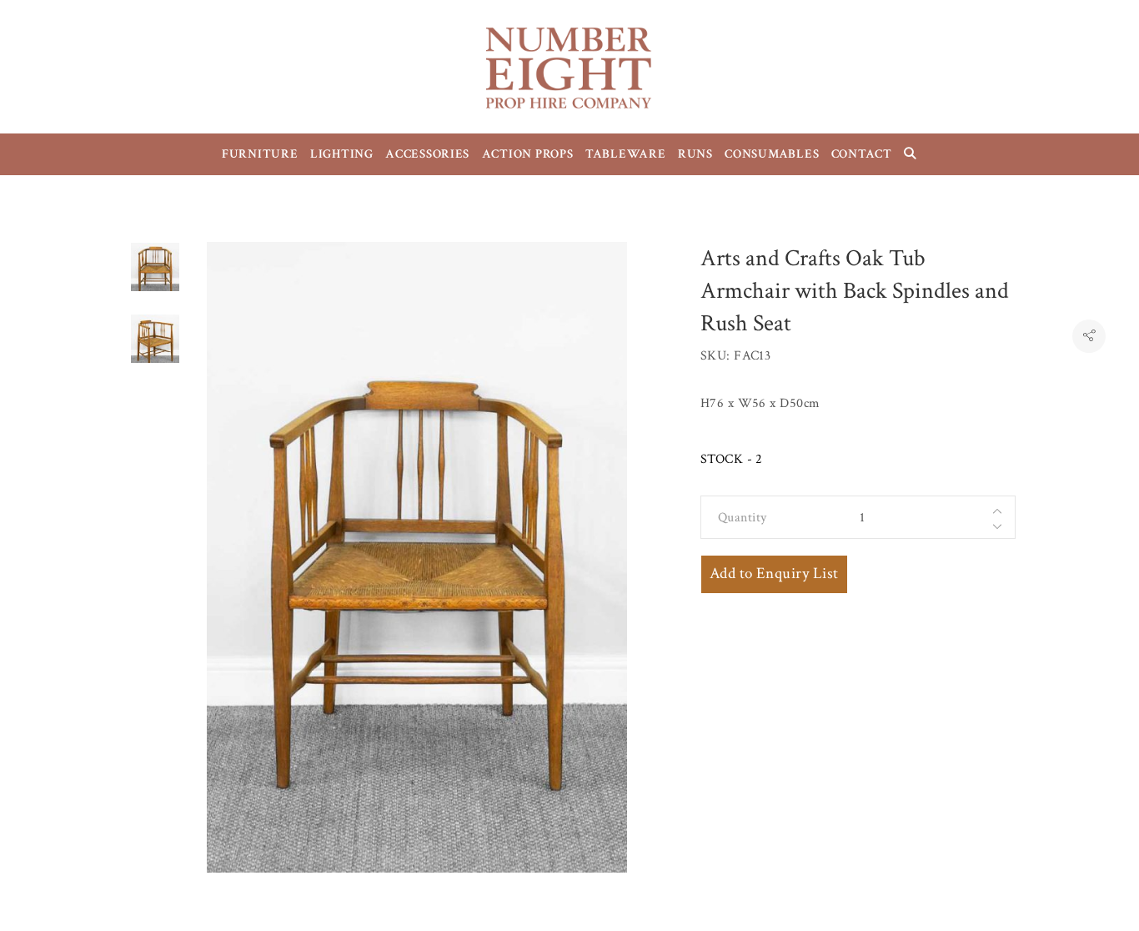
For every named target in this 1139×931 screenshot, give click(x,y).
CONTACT (861, 154)
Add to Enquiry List (774, 573)
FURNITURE (260, 154)
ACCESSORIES (427, 154)
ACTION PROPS (528, 154)
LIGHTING (342, 154)
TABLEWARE (625, 154)
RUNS (695, 154)
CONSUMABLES (772, 154)
